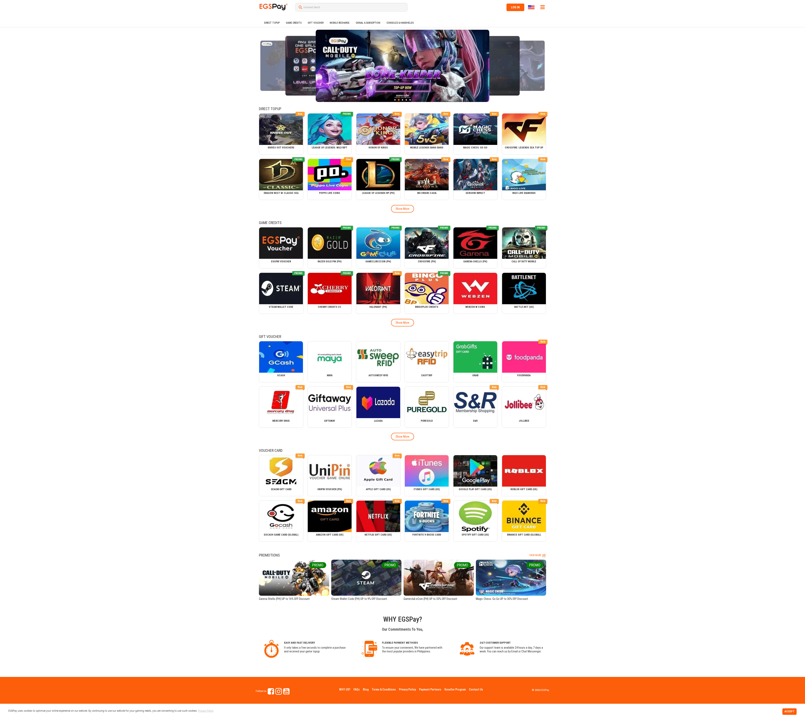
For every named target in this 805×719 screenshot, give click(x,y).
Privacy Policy (407, 689)
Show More (402, 209)
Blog (366, 689)
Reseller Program (455, 689)
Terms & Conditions (384, 689)
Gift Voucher (315, 22)
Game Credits (293, 22)
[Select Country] (531, 7)
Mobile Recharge (339, 22)
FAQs (356, 689)
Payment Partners (430, 689)
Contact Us (476, 689)
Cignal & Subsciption (368, 22)
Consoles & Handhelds (400, 22)
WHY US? (344, 689)
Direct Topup (272, 22)
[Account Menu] (542, 7)
